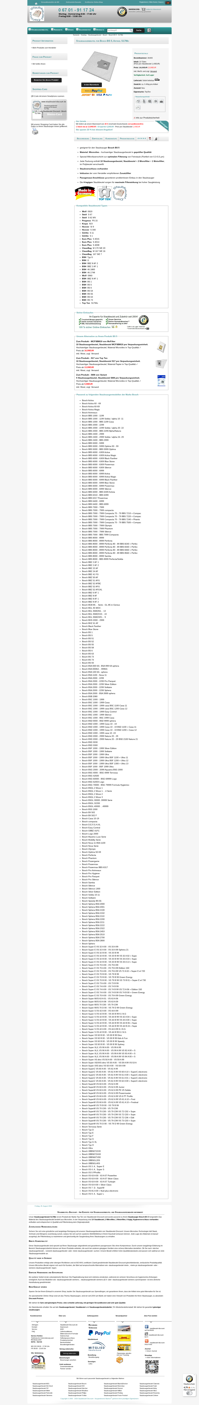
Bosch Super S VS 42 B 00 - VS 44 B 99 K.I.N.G (104, 1014)
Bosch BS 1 (87, 632)
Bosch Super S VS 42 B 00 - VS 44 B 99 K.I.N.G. (104, 1032)
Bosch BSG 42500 (90, 776)
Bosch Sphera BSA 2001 (93, 907)
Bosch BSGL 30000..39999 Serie (97, 800)
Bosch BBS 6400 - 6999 (93, 501)
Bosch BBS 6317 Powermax (95, 498)
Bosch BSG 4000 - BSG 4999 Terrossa (100, 773)
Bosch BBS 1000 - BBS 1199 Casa (98, 422)
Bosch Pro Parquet (90, 876)
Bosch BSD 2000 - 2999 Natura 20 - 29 (100, 736)
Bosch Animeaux (89, 412)
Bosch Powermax (90, 864)
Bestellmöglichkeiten (67, 1344)
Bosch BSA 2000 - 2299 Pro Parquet (99, 681)
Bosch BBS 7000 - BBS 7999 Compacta (100, 534)
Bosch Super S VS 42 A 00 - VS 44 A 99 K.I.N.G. (104, 1029)
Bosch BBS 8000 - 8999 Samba (96, 556)
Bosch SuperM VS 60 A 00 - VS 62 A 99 (100, 1084)
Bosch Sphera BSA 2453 (93, 931)
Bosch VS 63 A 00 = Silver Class (96, 1185)
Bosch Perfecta (89, 855)
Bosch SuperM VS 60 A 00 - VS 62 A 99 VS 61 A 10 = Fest (108, 1099)
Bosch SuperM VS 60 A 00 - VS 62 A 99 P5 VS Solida (106, 1090)
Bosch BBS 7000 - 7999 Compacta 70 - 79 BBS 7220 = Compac (111, 516)
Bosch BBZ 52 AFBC (91, 583)
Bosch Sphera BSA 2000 (93, 904)
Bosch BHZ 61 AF (90, 623)
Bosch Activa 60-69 (91, 406)
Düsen (70, 29)
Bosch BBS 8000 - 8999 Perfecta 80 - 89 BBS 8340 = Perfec (110, 547)
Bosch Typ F (88, 1136)
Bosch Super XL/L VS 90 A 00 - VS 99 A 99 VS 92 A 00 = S (108, 1050)
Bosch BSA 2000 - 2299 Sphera (96, 690)
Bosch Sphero (88, 943)
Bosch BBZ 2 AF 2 (90, 565)
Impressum (64, 1327)
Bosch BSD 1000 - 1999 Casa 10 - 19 (99, 724)
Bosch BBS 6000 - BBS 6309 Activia (98, 492)
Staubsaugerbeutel (39, 29)
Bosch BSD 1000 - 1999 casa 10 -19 (99, 733)
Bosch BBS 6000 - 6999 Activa (96, 473)
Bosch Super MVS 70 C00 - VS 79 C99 (100, 1004)
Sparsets (100, 29)
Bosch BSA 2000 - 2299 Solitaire (97, 687)
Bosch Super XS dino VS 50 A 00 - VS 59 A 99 (103, 1059)
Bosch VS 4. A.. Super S (93, 1169)
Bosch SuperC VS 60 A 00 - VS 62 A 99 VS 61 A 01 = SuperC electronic (114, 1078)
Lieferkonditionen (66, 1331)
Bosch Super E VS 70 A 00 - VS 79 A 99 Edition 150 (105, 968)
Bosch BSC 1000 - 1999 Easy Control (99, 711)
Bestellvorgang (94, 1357)
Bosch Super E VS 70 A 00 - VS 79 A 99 (100, 965)
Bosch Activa (88, 400)
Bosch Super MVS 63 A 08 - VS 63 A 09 (100, 1001)
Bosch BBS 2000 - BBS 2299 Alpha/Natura (101, 431)
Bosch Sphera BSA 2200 (93, 919)
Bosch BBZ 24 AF (90, 571)
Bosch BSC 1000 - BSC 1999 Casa (98, 718)
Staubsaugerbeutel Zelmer (149, 1395)
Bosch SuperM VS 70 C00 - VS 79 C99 (100, 1108)
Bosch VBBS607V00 (91, 1157)
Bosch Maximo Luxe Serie (94, 837)
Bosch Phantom (89, 858)
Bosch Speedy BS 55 (91, 901)
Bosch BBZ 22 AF (90, 568)
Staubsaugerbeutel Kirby (148, 1388)
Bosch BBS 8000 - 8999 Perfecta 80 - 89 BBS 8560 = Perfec (110, 553)
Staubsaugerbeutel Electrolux (114, 1386)
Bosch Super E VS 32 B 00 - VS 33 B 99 (100, 953)
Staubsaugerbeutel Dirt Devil (42, 1386)
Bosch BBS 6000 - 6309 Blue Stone (98, 461)
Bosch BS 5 (87, 635)
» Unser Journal (151, 1351)
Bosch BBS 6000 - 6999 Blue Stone (98, 483)
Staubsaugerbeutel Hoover (113, 1388)
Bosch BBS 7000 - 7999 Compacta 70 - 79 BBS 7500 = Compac (111, 522)
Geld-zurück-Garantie (73, 2)
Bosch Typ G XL (89, 1142)
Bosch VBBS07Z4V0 (91, 1154)
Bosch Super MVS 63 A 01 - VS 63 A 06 (100, 998)
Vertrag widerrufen (69, 1353)
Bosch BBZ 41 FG (90, 574)
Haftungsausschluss (67, 1338)
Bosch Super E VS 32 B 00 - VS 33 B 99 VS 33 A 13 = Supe (109, 962)
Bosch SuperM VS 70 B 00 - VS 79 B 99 (100, 1105)
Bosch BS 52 (88, 641)
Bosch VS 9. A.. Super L (93, 1194)
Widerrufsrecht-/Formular (69, 1334)
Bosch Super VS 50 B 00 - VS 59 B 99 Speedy (103, 1041)
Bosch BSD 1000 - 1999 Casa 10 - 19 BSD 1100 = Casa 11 (109, 727)
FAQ (33, 1331)
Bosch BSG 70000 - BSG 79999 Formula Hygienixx (105, 785)
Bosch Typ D (88, 1130)
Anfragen (35, 1325)
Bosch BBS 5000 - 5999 (93, 443)
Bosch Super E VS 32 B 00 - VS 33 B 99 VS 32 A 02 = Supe (109, 956)
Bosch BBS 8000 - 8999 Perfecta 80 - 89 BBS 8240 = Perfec (110, 544)
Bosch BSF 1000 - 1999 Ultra (95, 754)
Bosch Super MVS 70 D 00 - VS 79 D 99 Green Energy (107, 1008)
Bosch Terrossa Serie (92, 1127)
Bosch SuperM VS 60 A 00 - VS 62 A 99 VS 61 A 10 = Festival (110, 1102)
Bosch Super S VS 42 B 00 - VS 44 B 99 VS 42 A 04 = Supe (109, 1017)
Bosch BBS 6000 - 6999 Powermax (98, 486)
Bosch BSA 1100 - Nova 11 (94, 675)
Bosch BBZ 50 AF (90, 577)
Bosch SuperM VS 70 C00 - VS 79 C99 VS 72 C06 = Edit (108, 1117)
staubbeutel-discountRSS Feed (154, 1343)
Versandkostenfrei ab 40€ (50, 2)
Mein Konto (153, 2)
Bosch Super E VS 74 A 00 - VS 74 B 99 (100, 986)
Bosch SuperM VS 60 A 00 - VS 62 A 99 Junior (103, 1087)
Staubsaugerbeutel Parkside (42, 1393)
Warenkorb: (134, 9)
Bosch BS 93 (88, 663)
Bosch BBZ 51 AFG (91, 580)
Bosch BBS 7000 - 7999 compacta (98, 510)
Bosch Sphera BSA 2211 (93, 922)
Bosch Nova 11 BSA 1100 (93, 843)
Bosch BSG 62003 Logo (93, 782)
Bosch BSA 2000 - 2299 (93, 678)
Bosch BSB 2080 (89, 696)
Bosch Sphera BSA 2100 (93, 910)
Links (90, 1364)
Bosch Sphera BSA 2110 (93, 916)
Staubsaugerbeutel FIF (40, 1388)
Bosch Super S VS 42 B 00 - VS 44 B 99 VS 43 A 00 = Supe (109, 1020)
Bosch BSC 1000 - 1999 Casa (96, 702)
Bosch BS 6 (87, 650)
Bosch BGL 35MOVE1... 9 (94, 617)
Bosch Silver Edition (91, 892)
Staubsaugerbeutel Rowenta (150, 1393)
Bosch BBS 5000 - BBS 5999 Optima (99, 449)
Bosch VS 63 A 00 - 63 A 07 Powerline (99, 1175)
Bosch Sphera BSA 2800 (93, 940)
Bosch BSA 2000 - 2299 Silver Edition (99, 684)
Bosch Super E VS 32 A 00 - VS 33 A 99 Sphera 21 (105, 950)
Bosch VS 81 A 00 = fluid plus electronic (100, 1191)
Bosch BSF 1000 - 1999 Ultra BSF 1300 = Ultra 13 (105, 763)
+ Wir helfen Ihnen (38, 64)
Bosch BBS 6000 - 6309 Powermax (98, 464)
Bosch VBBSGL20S (91, 1160)
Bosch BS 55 (88, 644)
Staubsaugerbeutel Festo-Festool (115, 1395)
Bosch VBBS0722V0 (91, 1151)
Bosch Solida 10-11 (91, 895)
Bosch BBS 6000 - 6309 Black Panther (99, 458)
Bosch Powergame (90, 861)
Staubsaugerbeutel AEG (40, 1384)
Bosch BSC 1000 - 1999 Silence (96, 715)
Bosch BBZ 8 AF (89, 596)
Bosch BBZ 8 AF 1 (90, 599)
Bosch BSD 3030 (90, 742)
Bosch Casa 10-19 (90, 818)
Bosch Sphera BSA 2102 (93, 913)
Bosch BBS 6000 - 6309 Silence (96, 467)
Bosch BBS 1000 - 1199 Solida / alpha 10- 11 (102, 419)
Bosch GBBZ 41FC (91, 831)
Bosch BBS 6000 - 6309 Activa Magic (99, 455)
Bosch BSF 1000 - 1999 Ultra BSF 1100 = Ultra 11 (105, 757)
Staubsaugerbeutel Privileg (113, 1393)
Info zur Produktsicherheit (147, 118)
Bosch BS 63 (88, 654)
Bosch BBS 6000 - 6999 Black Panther (99, 480)
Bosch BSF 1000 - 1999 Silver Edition (99, 748)
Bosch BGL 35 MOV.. (91, 608)
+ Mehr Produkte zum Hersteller (43, 48)
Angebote (58, 29)
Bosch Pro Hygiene (91, 873)
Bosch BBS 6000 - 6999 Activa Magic (99, 477)
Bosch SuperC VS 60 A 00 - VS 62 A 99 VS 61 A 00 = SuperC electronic (114, 1075)
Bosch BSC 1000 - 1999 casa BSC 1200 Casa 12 (104, 708)
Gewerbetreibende (66, 1366)
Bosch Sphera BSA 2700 (93, 937)
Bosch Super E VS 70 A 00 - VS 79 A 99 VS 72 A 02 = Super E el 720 (113, 971)
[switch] (189, 1393)
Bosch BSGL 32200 (91, 803)
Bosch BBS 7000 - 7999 (93, 507)
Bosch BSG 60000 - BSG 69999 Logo (99, 779)
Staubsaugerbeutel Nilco (148, 1390)
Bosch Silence (88, 885)
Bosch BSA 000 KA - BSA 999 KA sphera (100, 666)
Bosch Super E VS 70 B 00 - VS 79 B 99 (100, 974)
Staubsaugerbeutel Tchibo (77, 1395)
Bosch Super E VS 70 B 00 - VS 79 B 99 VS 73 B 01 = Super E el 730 (114, 980)
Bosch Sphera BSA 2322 (93, 928)
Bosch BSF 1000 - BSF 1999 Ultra (97, 766)
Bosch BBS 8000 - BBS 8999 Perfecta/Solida (102, 559)
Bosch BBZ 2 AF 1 (90, 562)
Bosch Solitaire (89, 898)
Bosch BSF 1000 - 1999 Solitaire (97, 751)
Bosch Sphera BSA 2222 (93, 925)
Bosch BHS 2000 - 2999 (93, 620)
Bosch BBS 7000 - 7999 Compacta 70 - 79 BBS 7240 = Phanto (111, 519)
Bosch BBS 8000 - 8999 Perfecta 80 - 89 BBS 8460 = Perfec (110, 550)
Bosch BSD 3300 (90, 745)
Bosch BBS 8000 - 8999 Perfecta (97, 541)
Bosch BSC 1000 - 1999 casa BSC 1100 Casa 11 (104, 705)
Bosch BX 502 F (89, 815)
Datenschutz (64, 1336)
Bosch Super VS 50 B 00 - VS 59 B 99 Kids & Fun (105, 1038)
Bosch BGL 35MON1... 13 (94, 611)
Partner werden (65, 1369)
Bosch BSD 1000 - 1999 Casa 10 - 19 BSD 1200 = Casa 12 (109, 730)
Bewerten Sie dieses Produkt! (46, 80)
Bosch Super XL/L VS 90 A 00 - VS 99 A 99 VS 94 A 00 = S (108, 1056)
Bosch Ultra (87, 1148)
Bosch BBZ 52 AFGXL (92, 589)
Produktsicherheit (66, 1340)
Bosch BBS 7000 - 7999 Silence (96, 531)
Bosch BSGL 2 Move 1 (92, 788)
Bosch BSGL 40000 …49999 (95, 806)
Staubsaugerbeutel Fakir (148, 1386)
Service (34, 1329)
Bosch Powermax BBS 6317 (95, 867)
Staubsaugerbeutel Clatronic (150, 1384)
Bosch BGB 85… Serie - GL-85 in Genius (101, 605)
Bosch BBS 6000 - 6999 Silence (96, 489)
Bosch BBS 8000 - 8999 (93, 538)
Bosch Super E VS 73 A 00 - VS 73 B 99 (100, 983)
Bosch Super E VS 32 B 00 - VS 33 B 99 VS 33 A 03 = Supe (109, 959)
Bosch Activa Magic (91, 409)
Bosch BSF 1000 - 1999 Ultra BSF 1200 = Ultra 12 (105, 760)
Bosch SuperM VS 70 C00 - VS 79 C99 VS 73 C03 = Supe (108, 1120)
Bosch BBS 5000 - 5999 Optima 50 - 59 (100, 446)
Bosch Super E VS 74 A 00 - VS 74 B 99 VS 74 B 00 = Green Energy (113, 992)
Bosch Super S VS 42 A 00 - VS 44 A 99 (100, 1011)
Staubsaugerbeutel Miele (41, 1390)
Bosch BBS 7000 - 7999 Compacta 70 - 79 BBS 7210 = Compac (111, 513)
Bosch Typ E (88, 1133)
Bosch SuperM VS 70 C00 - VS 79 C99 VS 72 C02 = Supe (108, 1111)
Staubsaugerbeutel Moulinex (78, 1390)
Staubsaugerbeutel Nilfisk (113, 1390)
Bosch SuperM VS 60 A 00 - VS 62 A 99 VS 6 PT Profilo (107, 1096)
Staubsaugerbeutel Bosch (77, 1384)
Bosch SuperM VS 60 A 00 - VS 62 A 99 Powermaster (106, 1093)
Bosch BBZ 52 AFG (91, 586)
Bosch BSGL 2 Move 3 (92, 797)
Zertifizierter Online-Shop (94, 2)
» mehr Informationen (152, 1357)
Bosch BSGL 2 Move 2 (92, 794)
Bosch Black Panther (91, 626)
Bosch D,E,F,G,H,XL (91, 824)
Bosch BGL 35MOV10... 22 (94, 614)
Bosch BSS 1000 (89, 809)
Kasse (161, 2)
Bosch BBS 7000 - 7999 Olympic (97, 525)
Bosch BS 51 (88, 638)
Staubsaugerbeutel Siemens (42, 1395)
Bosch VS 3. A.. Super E (93, 1166)
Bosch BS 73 (88, 657)
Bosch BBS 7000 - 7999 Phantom (97, 528)
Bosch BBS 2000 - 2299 (93, 425)
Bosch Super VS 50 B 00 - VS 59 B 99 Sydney (103, 1044)
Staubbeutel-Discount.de (69, 1325)
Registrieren (143, 2)
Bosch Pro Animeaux (91, 870)
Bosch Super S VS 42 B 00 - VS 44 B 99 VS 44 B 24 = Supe (109, 1026)
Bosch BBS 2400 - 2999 (93, 434)
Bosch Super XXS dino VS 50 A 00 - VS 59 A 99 (103, 1066)
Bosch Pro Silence (90, 879)
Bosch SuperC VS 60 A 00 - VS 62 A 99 (100, 1069)
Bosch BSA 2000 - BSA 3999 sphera (98, 693)
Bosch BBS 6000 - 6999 (93, 470)
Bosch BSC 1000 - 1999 (93, 699)
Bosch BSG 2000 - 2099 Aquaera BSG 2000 (102, 769)
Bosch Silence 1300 (91, 888)
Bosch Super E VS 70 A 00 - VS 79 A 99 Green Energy (107, 995)
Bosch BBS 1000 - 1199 (93, 415)
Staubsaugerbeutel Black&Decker (116, 1384)
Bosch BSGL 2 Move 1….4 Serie (97, 791)
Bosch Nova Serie (90, 846)
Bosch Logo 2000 (90, 834)
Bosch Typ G (88, 1139)
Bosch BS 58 (88, 647)
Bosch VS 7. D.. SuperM (93, 1188)
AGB (62, 1329)
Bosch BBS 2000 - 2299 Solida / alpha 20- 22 (103, 428)
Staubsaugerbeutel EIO (76, 1386)
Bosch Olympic (89, 849)
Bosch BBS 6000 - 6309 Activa (96, 452)
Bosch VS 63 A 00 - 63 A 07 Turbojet (98, 1181)
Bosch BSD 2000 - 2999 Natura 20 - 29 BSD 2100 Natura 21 (110, 739)
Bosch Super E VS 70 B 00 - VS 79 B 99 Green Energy (107, 977)
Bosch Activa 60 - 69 (91, 403)
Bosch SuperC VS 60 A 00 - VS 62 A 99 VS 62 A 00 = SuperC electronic (114, 1081)
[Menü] (194, 1375)
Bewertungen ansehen (68, 1360)
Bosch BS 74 (88, 660)
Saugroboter (85, 29)
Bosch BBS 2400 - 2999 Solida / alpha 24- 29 (103, 437)
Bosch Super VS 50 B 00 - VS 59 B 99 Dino (102, 1035)
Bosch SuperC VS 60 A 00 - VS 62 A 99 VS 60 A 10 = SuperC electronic (114, 1072)
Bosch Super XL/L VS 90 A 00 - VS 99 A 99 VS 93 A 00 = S (108, 1053)
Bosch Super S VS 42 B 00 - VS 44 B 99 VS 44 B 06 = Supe (109, 1023)
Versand (153, 71)
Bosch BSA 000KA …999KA (94, 669)
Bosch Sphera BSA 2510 (93, 934)
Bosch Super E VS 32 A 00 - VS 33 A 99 (100, 946)
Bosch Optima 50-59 (91, 852)
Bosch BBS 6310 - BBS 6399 (95, 495)
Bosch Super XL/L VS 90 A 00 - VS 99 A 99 (101, 1047)
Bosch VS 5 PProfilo (91, 1172)
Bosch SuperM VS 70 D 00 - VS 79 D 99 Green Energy (107, 1123)
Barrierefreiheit (65, 1342)
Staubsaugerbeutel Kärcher (78, 1388)
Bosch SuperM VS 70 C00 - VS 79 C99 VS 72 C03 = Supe (108, 1114)
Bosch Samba (88, 882)
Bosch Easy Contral (91, 827)
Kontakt (34, 1327)
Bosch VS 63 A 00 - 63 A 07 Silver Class (100, 1178)
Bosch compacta (89, 821)
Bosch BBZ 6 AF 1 (90, 592)
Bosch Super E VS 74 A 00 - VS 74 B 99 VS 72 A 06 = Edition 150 (112, 989)
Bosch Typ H (88, 1145)
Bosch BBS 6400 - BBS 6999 (95, 504)
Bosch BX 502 (88, 812)
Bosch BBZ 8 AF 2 (90, 602)
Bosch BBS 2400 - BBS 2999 (95, 440)
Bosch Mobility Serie (91, 840)
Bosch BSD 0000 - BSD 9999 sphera (99, 721)
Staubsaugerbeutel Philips (77, 1393)
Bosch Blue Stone (90, 629)
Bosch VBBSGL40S (91, 1163)
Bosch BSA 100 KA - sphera (95, 672)
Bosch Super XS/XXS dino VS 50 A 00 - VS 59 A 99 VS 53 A (109, 1062)
